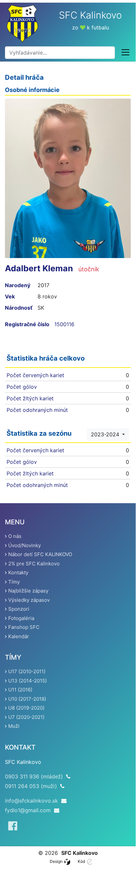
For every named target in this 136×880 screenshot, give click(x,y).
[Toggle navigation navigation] (125, 52)
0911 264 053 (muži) (31, 786)
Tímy (14, 582)
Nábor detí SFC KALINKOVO (40, 554)
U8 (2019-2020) (26, 708)
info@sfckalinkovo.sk (31, 800)
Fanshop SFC (24, 627)
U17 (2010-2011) (26, 671)
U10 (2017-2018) (27, 699)
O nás (14, 536)
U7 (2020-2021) (26, 717)
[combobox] (60, 52)
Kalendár (18, 636)
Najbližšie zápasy (28, 591)
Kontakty (18, 572)
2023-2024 (106, 434)
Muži (13, 726)
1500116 (64, 324)
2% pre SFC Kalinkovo (34, 563)
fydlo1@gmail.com (28, 810)
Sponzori (18, 609)
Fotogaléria (21, 618)
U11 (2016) (20, 689)
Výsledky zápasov (29, 600)
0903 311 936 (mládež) (34, 776)
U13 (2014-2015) (27, 681)
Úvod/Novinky (24, 545)
